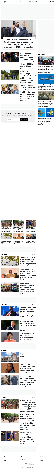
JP (29, 464)
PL (35, 464)
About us (22, 454)
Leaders (26, 1)
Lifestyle (36, 1)
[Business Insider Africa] (5, 1)
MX (31, 464)
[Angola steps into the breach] (18, 357)
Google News (42, 460)
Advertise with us (23, 456)
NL (33, 464)
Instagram (41, 459)
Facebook (41, 456)
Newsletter (41, 461)
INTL (18, 464)
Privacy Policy (23, 459)
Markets (22, 1)
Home (5, 454)
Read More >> (34, 254)
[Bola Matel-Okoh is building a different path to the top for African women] (18, 337)
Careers (31, 1)
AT (22, 464)
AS (20, 464)
